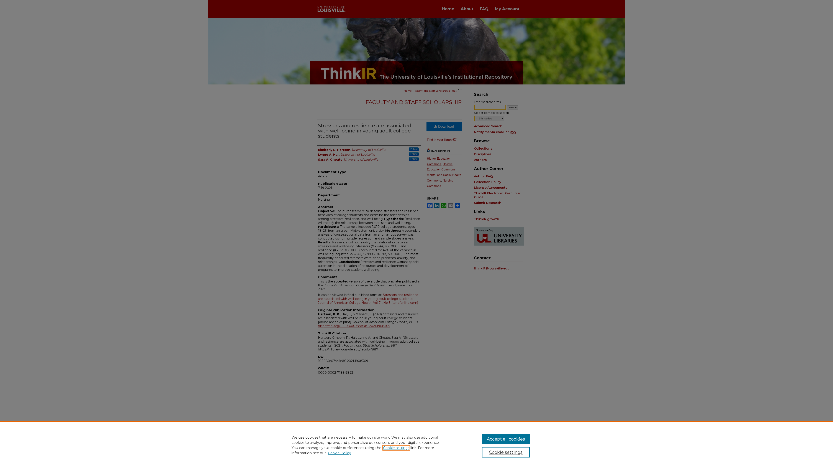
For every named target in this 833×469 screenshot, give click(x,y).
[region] (416, 445)
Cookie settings (396, 448)
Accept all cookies (506, 439)
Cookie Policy (339, 453)
